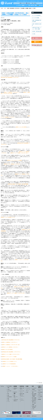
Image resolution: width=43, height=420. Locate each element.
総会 (8, 393)
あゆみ (9, 389)
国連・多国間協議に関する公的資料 (36, 21)
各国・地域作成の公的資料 (36, 25)
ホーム (2, 386)
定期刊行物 (32, 5)
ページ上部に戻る (39, 382)
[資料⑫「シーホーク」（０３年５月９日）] (10, 366)
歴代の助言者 (10, 396)
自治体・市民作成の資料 (37, 31)
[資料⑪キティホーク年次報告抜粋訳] (9, 363)
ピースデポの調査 (36, 17)
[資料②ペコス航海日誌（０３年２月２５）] (11, 92)
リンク (9, 401)
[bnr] (36, 46)
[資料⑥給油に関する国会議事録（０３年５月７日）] (11, 351)
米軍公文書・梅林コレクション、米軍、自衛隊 (36, 28)
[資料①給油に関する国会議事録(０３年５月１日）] (10, 77)
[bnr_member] (36, 39)
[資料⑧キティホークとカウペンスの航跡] (14, 160)
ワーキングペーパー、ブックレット (28, 389)
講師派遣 (39, 399)
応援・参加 (41, 5)
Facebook (28, 3)
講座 (14, 395)
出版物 (35, 5)
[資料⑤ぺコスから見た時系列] (7, 349)
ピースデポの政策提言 (37, 15)
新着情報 (23, 5)
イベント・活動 (27, 5)
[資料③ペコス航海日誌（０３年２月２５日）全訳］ (11, 344)
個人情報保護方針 (3, 418)
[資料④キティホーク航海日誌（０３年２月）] (12, 164)
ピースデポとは (18, 5)
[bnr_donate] (36, 42)
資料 (38, 5)
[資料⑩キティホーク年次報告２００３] (8, 217)
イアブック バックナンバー (22, 400)
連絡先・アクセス (22, 3)
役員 (8, 395)
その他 (34, 33)
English (35, 3)
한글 (32, 3)
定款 (8, 398)
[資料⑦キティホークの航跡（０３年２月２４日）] (19, 152)
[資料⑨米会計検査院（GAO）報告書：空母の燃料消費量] (18, 184)
